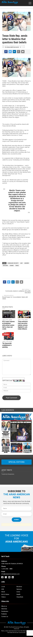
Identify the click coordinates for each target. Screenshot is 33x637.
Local (3, 586)
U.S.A (23, 47)
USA (2, 589)
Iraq (20, 312)
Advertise (4, 609)
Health (18, 594)
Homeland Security (13, 263)
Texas (17, 265)
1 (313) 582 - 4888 (6, 569)
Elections (19, 586)
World (3, 592)
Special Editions (16, 462)
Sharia (11, 265)
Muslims (5, 265)
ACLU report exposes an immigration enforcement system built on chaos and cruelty (8, 325)
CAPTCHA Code (7, 380)
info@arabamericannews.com (10, 574)
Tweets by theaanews (7, 474)
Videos (3, 597)
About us (4, 606)
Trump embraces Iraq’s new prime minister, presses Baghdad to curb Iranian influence (23, 325)
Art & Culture (5, 594)
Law (21, 263)
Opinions (6, 334)
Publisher (4, 614)
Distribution (4, 611)
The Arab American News (12, 47)
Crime (18, 592)
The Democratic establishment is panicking (7, 345)
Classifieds (19, 597)
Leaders (26, 263)
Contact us (4, 616)
